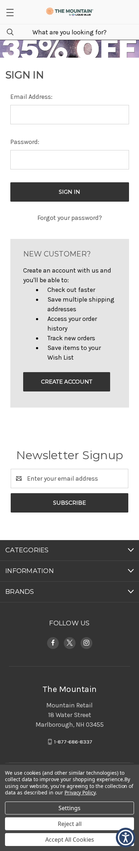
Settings (69, 808)
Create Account (66, 381)
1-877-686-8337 (73, 742)
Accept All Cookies (69, 839)
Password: (24, 142)
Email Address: (31, 97)
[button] (10, 12)
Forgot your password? (69, 218)
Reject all (70, 824)
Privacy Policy (80, 792)
